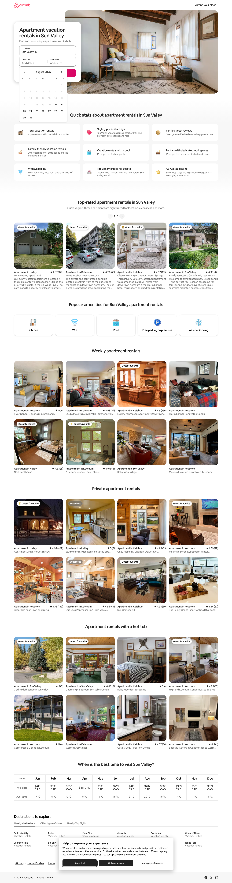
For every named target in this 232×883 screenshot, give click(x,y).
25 (37, 111)
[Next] (122, 216)
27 (49, 111)
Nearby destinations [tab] (24, 823)
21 (56, 104)
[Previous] (110, 216)
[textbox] (33, 63)
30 (24, 117)
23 (24, 111)
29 (62, 111)
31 (30, 117)
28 (55, 111)
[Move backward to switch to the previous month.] (25, 72)
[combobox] (47, 52)
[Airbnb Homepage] (22, 5)
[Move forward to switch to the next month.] (62, 72)
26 (43, 111)
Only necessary (116, 863)
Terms (50, 877)
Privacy (40, 877)
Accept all (79, 863)
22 (62, 104)
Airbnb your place (205, 5)
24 (30, 111)
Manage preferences (152, 863)
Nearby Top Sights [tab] (76, 823)
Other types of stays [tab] (51, 823)
